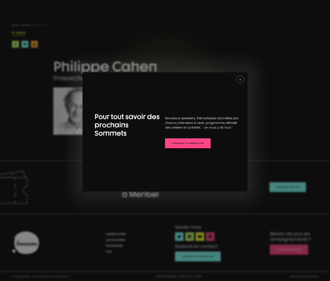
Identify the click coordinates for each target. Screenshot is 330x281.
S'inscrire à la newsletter (188, 143)
